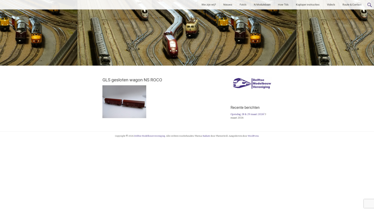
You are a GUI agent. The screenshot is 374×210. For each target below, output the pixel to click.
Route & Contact (352, 4)
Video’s (331, 4)
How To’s (283, 4)
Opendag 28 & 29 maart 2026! (247, 114)
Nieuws (227, 4)
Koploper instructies (308, 4)
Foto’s (243, 4)
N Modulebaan (262, 4)
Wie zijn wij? (208, 4)
